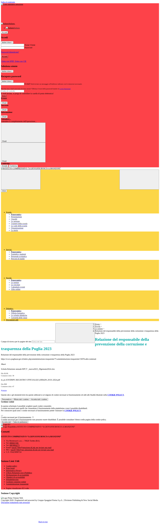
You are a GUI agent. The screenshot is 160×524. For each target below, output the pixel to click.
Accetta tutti (39, 399)
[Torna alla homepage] (80, 168)
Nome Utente (30, 45)
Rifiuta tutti (21, 399)
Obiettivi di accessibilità (15, 477)
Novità (97, 326)
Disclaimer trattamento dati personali (15, 502)
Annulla (4, 166)
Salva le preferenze (20, 422)
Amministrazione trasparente (17, 484)
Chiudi (4, 103)
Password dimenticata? (10, 52)
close (4, 191)
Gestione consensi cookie (16, 482)
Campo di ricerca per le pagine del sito (16, 342)
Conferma (13, 166)
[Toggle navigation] (20, 180)
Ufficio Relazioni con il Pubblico (19, 473)
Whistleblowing (12, 479)
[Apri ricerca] (139, 180)
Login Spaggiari (65, 89)
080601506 (14, 443)
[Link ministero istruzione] (12, 4)
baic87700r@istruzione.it (31, 447)
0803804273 (15, 445)
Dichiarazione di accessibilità (17, 475)
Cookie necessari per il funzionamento (16, 417)
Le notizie (99, 329)
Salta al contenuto (8, 2)
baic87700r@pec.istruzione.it (32, 450)
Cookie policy (11, 466)
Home (97, 324)
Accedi (4, 32)
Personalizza (6, 399)
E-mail (27, 84)
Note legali (10, 468)
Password (28, 48)
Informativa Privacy (14, 470)
